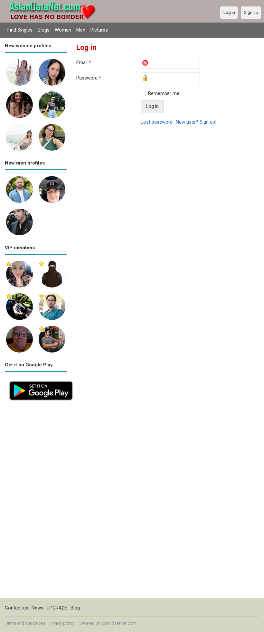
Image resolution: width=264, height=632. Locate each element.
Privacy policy (61, 623)
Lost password (157, 122)
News (37, 608)
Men (80, 30)
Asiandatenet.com (118, 623)
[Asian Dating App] (41, 380)
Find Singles (20, 30)
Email (83, 62)
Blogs (44, 30)
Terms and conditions (25, 623)
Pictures (99, 30)
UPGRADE (57, 608)
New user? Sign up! (196, 122)
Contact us (16, 608)
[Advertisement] (36, 501)
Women (63, 30)
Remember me (163, 93)
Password (88, 78)
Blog (75, 608)
